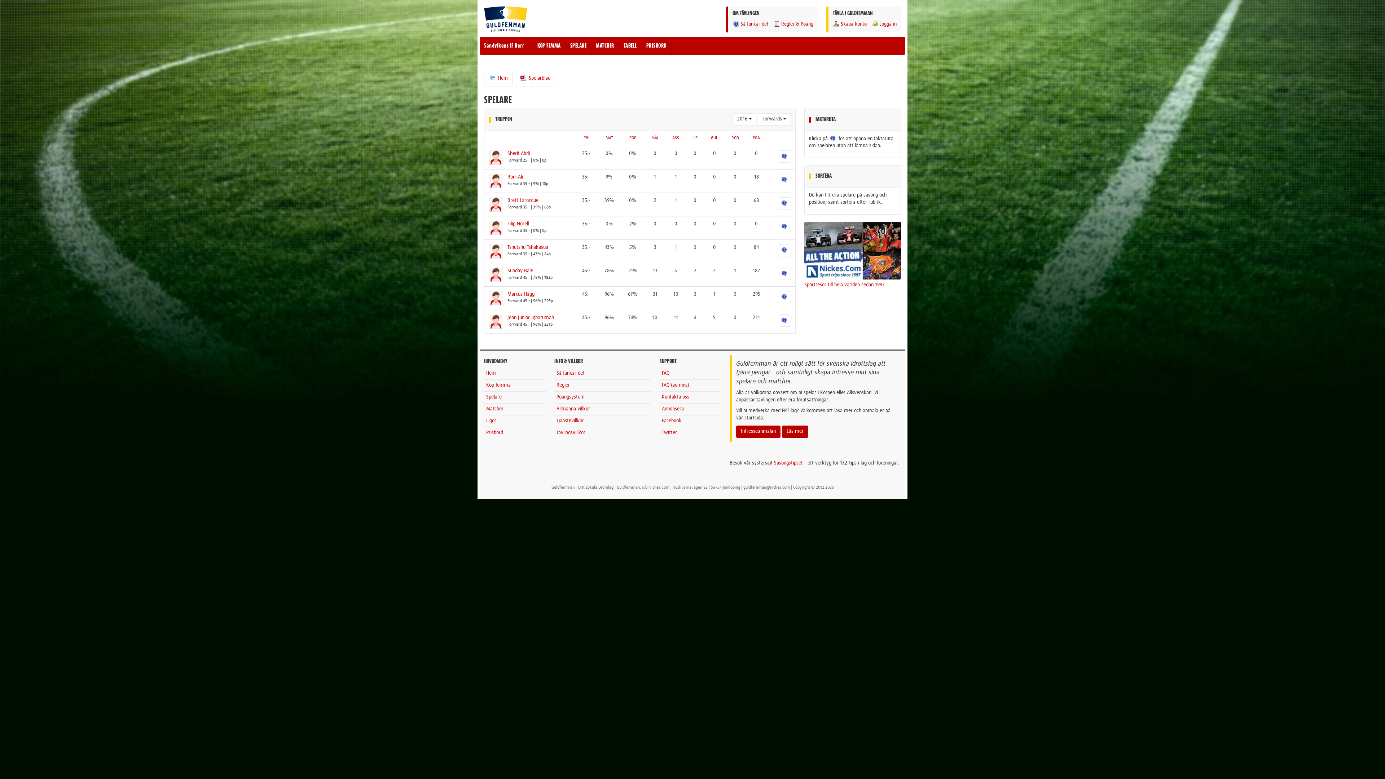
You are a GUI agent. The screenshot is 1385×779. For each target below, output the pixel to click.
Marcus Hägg (521, 294)
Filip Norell (518, 223)
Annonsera (673, 408)
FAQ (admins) (675, 385)
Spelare (494, 397)
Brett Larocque (522, 200)
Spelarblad (538, 78)
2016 (743, 119)
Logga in (888, 24)
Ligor (491, 420)
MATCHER (605, 45)
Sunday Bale (520, 270)
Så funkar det (754, 24)
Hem (502, 78)
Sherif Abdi (518, 153)
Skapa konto (854, 24)
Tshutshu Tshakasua (527, 247)
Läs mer (795, 431)
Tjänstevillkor (570, 420)
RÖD (735, 138)
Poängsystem (571, 397)
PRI (586, 138)
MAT (609, 138)
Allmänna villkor (573, 408)
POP (632, 138)
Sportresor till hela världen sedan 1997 (844, 284)
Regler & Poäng (797, 24)
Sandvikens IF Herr (504, 45)
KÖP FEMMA (549, 45)
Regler (563, 385)
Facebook (671, 420)
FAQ (665, 373)
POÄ (756, 138)
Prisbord (494, 432)
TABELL (630, 45)
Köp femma (498, 385)
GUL (714, 138)
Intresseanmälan (758, 431)
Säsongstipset (788, 463)
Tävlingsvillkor (571, 432)
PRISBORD (656, 45)
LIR (695, 138)
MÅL (655, 138)
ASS (675, 138)
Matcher (495, 408)
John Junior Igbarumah (530, 317)
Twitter (669, 432)
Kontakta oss (675, 397)
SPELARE (578, 45)
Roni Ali (515, 177)
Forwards (772, 119)
